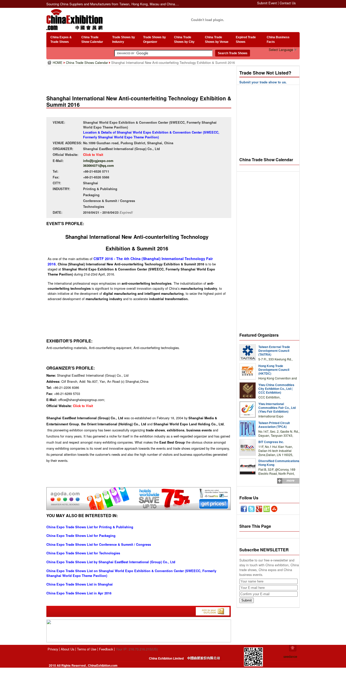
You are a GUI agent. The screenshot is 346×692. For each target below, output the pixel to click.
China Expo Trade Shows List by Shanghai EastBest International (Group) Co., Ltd (110, 562)
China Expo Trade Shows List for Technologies (83, 553)
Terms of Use (86, 649)
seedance (290, 656)
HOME (58, 62)
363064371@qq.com (98, 165)
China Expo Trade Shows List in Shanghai (79, 584)
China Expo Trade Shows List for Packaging (81, 535)
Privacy (53, 649)
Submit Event (267, 3)
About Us (67, 649)
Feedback (106, 649)
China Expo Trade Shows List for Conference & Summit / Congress (98, 544)
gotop (292, 648)
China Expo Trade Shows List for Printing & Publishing (89, 527)
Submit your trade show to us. (263, 82)
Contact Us (288, 3)
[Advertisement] (140, 78)
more (290, 480)
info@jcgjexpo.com (98, 160)
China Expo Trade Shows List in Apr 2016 (78, 593)
